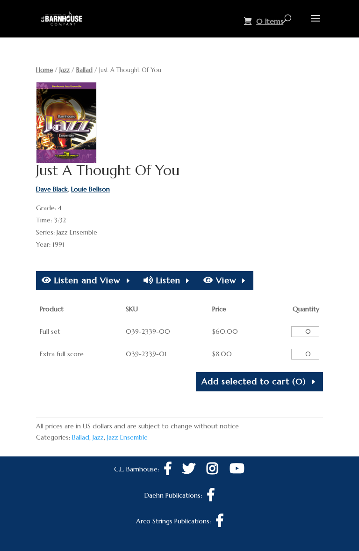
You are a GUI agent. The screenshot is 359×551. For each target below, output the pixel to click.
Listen (166, 280)
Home (44, 70)
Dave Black (52, 189)
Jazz (64, 70)
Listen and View (86, 280)
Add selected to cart (253, 381)
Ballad (84, 70)
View (225, 280)
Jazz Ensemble (127, 437)
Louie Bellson (90, 189)
